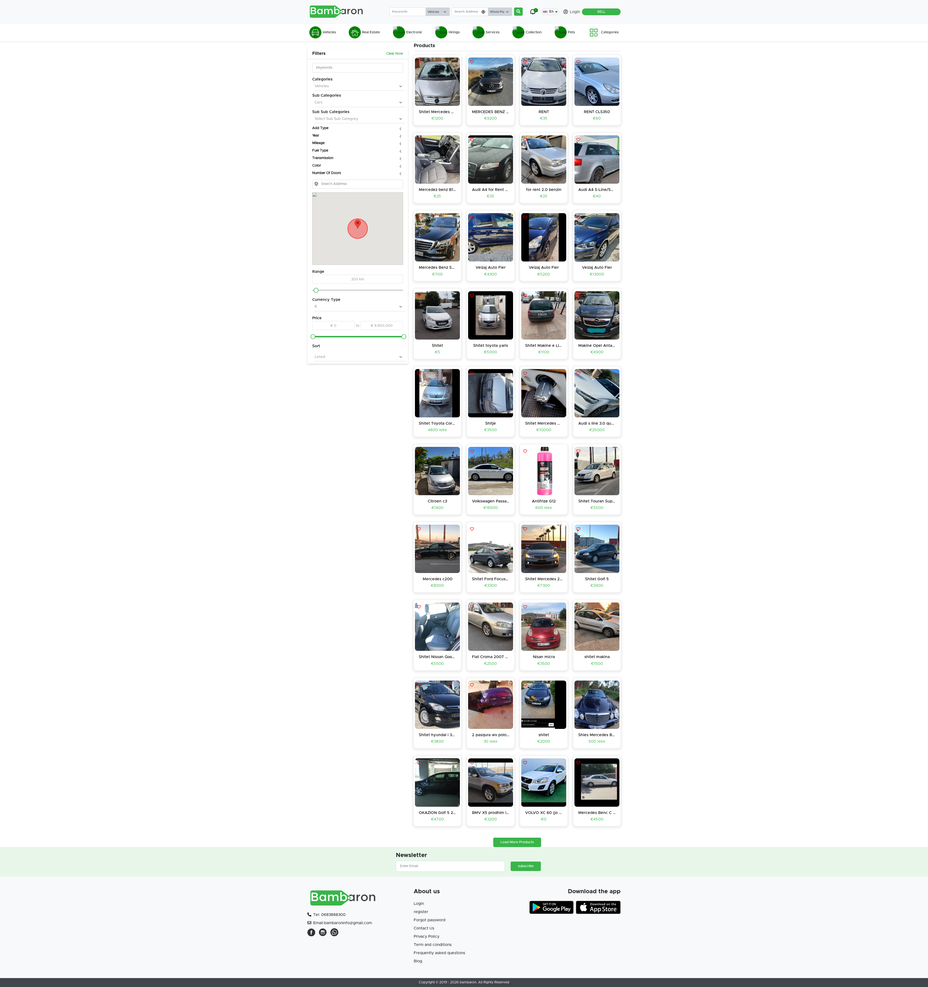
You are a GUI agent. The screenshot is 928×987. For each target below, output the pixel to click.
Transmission (323, 158)
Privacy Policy (426, 936)
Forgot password (429, 920)
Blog (418, 961)
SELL (601, 12)
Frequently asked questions (439, 953)
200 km (357, 279)
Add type (320, 128)
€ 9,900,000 (382, 325)
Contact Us (424, 928)
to (357, 325)
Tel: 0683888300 (329, 915)
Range (318, 272)
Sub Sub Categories (330, 112)
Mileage (319, 143)
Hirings (454, 32)
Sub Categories (326, 95)
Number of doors (327, 173)
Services (493, 32)
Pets (571, 32)
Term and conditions (433, 945)
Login (419, 904)
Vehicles (329, 32)
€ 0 (333, 325)
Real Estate (371, 32)
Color (317, 165)
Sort (316, 346)
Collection (534, 32)
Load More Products (517, 842)
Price (317, 318)
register (421, 912)
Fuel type (320, 150)
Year (316, 135)
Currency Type (326, 300)
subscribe (526, 866)
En (551, 11)
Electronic (414, 32)
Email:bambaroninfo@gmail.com (342, 923)
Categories (610, 32)
